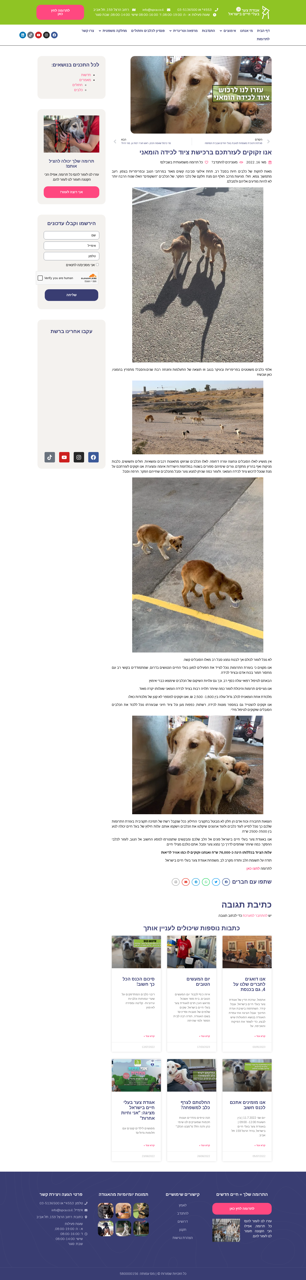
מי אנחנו (246, 31)
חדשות (86, 75)
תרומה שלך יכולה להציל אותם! (71, 163)
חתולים (77, 85)
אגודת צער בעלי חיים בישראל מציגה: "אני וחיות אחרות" (138, 1110)
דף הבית (263, 31)
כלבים (78, 90)
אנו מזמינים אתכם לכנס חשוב (247, 1105)
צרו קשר (88, 31)
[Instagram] (46, 35)
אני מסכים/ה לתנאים (80, 265)
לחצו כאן (253, 868)
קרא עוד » (259, 1036)
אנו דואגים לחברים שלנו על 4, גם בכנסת (249, 984)
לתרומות (263, 39)
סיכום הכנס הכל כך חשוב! (139, 981)
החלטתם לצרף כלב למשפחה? (195, 1105)
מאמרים (85, 80)
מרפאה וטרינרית (185, 31)
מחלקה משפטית (115, 31)
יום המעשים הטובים (198, 981)
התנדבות (208, 31)
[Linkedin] (22, 35)
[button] (226, 882)
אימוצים (230, 31)
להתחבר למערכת (255, 915)
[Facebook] (54, 35)
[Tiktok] (30, 35)
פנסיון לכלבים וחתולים (148, 31)
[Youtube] (38, 35)
